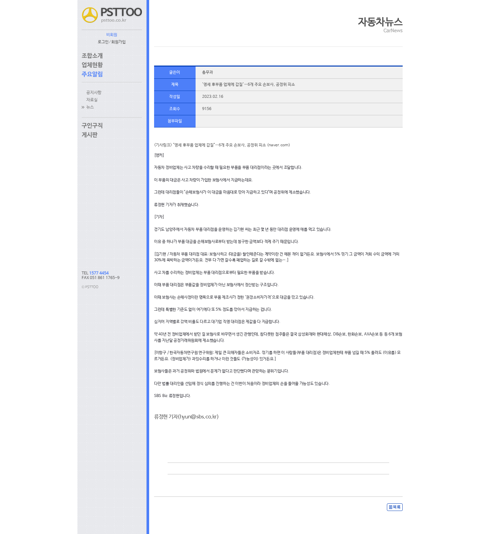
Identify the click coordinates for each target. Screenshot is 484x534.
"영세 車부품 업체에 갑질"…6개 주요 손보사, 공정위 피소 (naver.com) (231, 145)
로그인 (103, 42)
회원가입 (118, 42)
